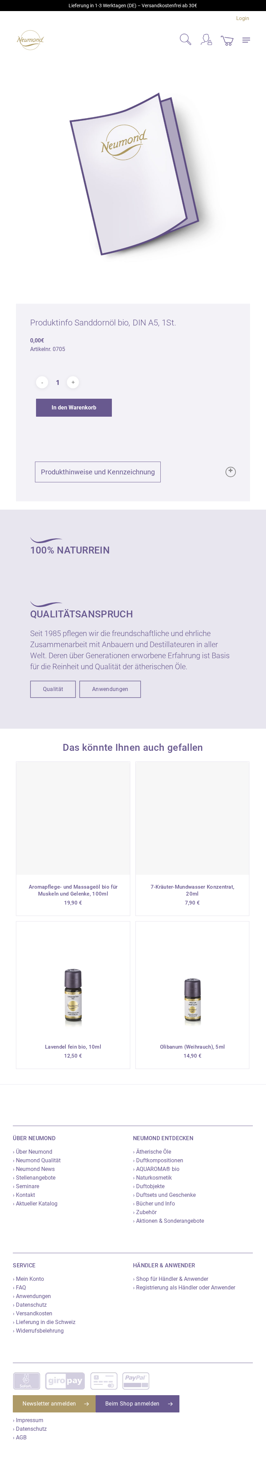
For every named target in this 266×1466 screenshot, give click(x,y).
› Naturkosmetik (152, 1177)
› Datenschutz (30, 1305)
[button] (246, 40)
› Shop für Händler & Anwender (170, 1279)
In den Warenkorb (74, 407)
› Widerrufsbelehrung (38, 1330)
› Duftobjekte (149, 1186)
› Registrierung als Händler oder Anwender (184, 1287)
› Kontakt (24, 1195)
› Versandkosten (32, 1313)
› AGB (20, 1437)
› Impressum (28, 1420)
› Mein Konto (28, 1279)
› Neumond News (34, 1169)
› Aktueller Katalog (35, 1203)
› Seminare (26, 1186)
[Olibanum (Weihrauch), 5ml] (192, 978)
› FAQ (19, 1287)
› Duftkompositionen (158, 1160)
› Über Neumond (32, 1151)
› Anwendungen (32, 1296)
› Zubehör (145, 1212)
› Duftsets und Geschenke (164, 1195)
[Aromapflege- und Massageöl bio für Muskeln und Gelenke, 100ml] (73, 818)
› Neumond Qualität (37, 1160)
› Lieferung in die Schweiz (44, 1322)
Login (242, 18)
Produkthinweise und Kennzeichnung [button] (98, 472)
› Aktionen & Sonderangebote (168, 1221)
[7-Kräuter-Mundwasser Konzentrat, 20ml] (192, 818)
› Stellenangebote (34, 1177)
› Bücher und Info (154, 1203)
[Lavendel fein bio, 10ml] (73, 978)
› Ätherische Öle (152, 1151)
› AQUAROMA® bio (156, 1169)
